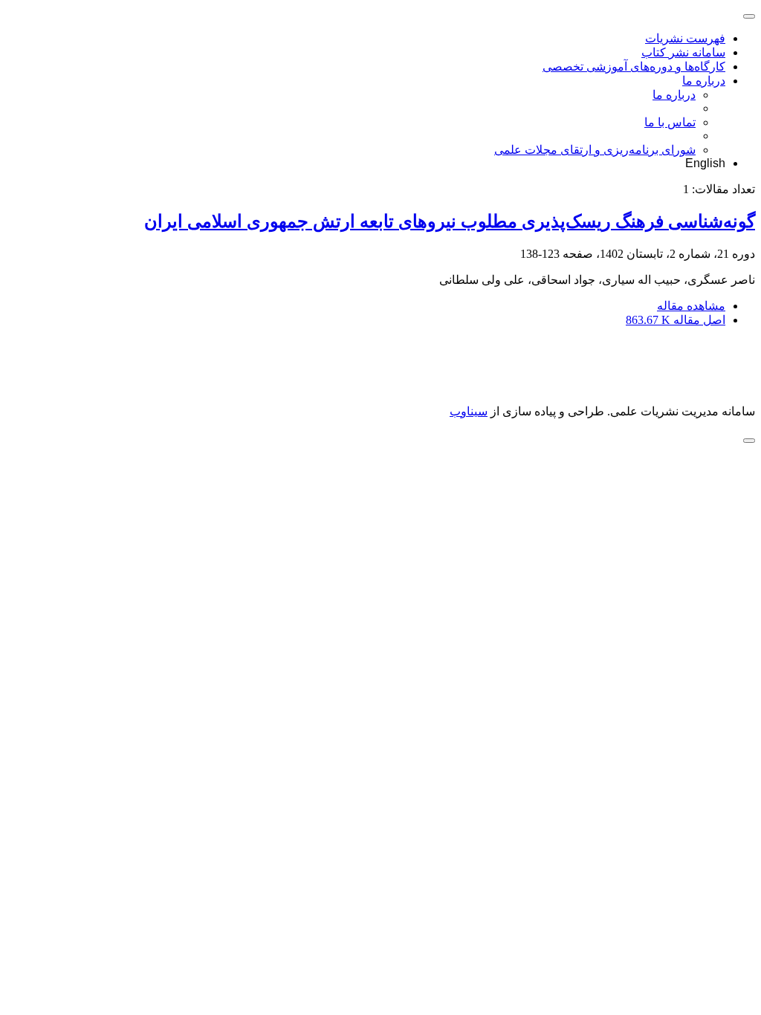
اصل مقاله (675, 320)
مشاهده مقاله (691, 305)
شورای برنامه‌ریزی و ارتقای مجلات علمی (595, 149)
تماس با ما (670, 122)
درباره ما (703, 80)
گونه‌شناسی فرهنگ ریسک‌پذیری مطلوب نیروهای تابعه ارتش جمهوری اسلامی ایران (449, 221)
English (705, 163)
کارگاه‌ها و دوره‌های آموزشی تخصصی (634, 66)
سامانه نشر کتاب (683, 52)
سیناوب (469, 411)
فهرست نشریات (685, 38)
